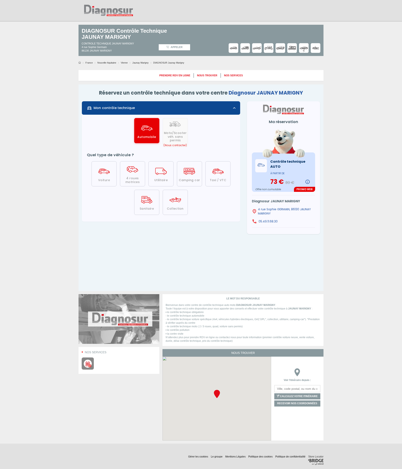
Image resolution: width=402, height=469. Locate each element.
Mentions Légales (235, 456)
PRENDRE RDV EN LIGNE (174, 75)
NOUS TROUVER (207, 75)
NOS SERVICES (233, 75)
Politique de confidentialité (290, 456)
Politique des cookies (260, 456)
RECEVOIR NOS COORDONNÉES (297, 403)
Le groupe (217, 456)
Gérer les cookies (198, 456)
